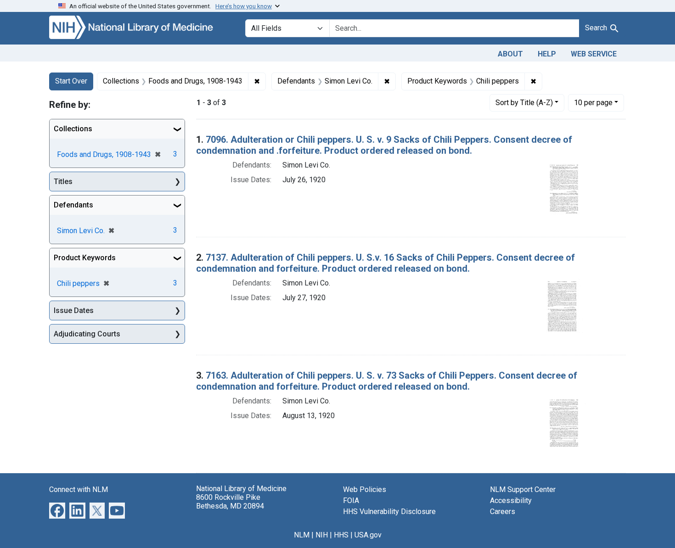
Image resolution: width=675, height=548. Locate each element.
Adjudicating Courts (87, 334)
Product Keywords (85, 257)
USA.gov (368, 535)
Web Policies (364, 489)
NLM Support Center (523, 489)
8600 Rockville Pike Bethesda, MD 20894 (230, 501)
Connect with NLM (78, 489)
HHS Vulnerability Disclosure (389, 511)
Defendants (73, 205)
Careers (502, 511)
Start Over (71, 81)
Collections (73, 128)
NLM (301, 535)
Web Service (594, 54)
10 (593, 102)
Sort (524, 102)
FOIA (351, 500)
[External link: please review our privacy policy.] (57, 509)
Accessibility (511, 500)
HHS (341, 535)
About (510, 54)
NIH (321, 535)
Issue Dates (74, 310)
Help (547, 54)
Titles (63, 181)
